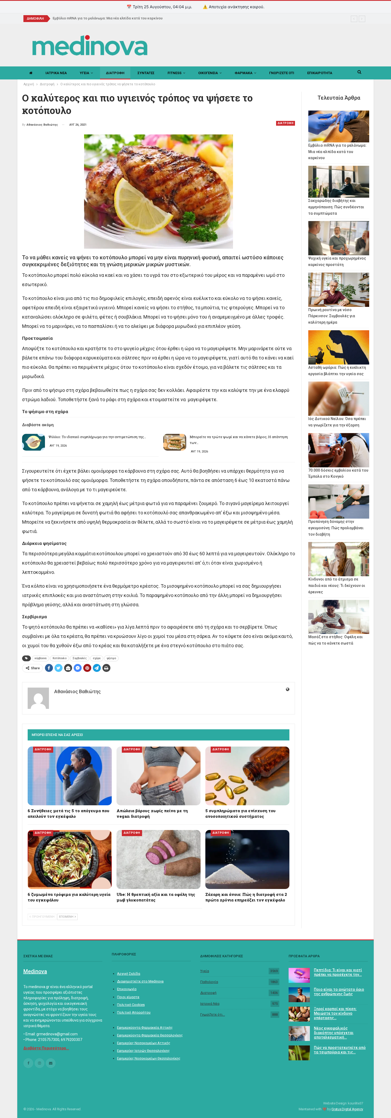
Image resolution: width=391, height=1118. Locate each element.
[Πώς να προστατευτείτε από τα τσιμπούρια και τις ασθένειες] (299, 1052)
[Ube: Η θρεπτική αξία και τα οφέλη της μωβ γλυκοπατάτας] (159, 859)
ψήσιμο (111, 658)
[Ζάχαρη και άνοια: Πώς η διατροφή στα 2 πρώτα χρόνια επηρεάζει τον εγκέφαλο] (247, 859)
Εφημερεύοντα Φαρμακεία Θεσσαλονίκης (150, 1035)
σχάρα (97, 658)
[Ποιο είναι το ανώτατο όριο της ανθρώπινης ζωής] (299, 994)
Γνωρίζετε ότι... (212, 1015)
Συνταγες (146, 73)
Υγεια (84, 73)
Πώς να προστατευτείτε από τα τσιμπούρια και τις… (340, 1049)
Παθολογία (209, 982)
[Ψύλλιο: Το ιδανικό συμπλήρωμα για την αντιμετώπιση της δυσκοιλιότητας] (33, 442)
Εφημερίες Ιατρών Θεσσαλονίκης (143, 1051)
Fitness (174, 73)
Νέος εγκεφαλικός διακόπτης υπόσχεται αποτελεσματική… (333, 1032)
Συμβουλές (80, 658)
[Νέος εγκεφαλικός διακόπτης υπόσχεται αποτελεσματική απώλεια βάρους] (299, 1033)
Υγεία (204, 971)
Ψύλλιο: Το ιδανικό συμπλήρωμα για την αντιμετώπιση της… (97, 436)
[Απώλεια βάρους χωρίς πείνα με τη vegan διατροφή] (159, 776)
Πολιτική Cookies (131, 1005)
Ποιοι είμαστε (128, 997)
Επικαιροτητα (319, 73)
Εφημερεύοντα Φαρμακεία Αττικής (145, 1028)
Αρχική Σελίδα (128, 974)
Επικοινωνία (126, 989)
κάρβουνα (41, 658)
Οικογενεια (208, 73)
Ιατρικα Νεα (56, 73)
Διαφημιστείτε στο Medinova (140, 981)
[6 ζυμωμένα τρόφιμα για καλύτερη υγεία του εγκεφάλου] (70, 859)
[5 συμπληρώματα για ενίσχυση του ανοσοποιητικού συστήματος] (247, 776)
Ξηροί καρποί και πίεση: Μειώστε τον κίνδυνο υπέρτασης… (335, 1013)
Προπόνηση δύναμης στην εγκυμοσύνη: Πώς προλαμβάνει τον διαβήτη (336, 527)
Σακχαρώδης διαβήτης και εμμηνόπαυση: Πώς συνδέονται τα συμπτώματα (336, 206)
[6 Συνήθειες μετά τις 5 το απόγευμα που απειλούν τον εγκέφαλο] (70, 776)
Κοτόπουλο (59, 658)
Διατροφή (208, 993)
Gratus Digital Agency (347, 1109)
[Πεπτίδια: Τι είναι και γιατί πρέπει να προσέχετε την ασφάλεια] (299, 975)
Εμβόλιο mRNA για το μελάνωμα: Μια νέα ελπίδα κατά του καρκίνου (108, 18)
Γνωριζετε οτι (281, 73)
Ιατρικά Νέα (209, 1004)
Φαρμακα (243, 73)
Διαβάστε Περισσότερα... (46, 1048)
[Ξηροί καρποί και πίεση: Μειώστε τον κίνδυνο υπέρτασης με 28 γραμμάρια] (299, 1014)
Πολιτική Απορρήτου (134, 1012)
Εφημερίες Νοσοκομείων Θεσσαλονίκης (148, 1058)
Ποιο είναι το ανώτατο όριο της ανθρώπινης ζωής (339, 991)
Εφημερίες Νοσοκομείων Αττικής (143, 1043)
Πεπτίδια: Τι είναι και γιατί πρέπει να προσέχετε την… (338, 972)
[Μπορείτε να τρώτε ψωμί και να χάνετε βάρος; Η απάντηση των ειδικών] (174, 442)
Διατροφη (115, 73)
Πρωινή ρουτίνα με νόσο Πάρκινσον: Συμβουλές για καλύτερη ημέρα (331, 316)
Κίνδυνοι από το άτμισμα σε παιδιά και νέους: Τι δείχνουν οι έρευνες (336, 585)
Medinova (35, 971)
